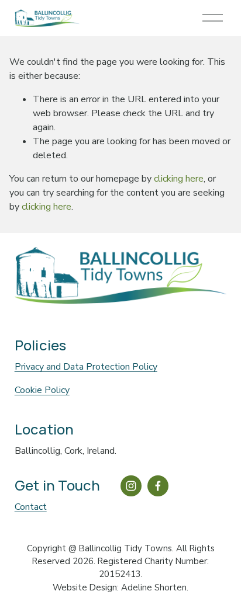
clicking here (179, 178)
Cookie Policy (42, 390)
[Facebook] (157, 485)
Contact (31, 506)
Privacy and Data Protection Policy (86, 366)
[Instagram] (131, 485)
